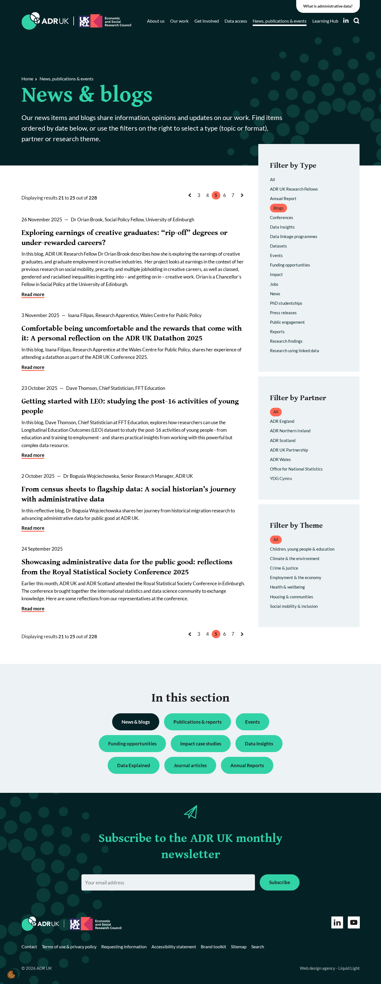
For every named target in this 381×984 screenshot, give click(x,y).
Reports (277, 331)
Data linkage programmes (293, 236)
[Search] (356, 21)
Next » (243, 201)
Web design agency (318, 968)
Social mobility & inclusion (294, 606)
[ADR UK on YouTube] (354, 922)
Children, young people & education (302, 548)
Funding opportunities (290, 264)
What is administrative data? (328, 6)
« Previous (192, 201)
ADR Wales (280, 459)
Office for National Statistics (296, 468)
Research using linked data (294, 350)
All (272, 179)
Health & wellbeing (287, 586)
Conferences (281, 217)
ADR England (282, 421)
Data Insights (282, 226)
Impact (276, 274)
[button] (11, 974)
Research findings (286, 341)
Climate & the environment (295, 558)
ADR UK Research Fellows (294, 188)
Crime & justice (284, 567)
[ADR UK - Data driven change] (45, 21)
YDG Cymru (281, 478)
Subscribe (279, 882)
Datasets (278, 245)
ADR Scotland (282, 440)
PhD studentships (286, 303)
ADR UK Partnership (289, 449)
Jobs (274, 284)
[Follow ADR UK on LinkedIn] (346, 20)
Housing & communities (291, 596)
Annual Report (283, 198)
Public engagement (287, 322)
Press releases (283, 312)
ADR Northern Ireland (290, 430)
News (275, 293)
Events (276, 255)
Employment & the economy (295, 577)
